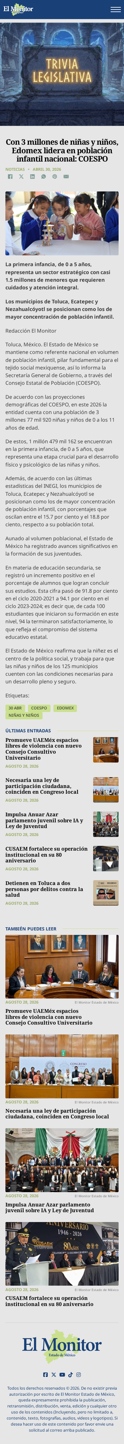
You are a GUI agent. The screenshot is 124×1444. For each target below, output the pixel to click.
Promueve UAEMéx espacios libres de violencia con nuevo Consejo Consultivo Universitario (43, 748)
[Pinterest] (55, 176)
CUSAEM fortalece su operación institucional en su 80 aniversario (46, 854)
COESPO (39, 708)
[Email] (66, 176)
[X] (21, 176)
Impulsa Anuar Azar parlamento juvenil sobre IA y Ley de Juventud (44, 820)
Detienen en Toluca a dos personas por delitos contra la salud (44, 889)
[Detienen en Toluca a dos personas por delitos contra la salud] (106, 893)
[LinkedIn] (32, 176)
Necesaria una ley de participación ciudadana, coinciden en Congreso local (42, 786)
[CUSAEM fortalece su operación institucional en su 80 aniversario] (106, 858)
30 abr (15, 708)
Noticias (15, 169)
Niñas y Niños (24, 715)
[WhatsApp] (43, 176)
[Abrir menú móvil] (116, 9)
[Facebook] (10, 176)
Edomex (65, 708)
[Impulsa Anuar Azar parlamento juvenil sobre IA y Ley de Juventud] (106, 824)
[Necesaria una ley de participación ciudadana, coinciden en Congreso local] (106, 790)
